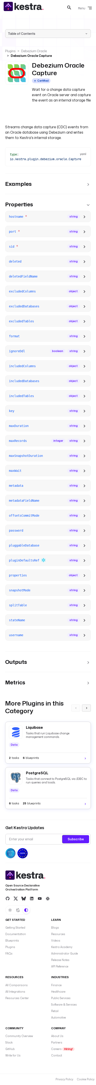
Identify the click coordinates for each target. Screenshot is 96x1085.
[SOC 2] (10, 853)
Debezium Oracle (34, 51)
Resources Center (17, 998)
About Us (57, 1036)
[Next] (86, 708)
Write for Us (13, 1055)
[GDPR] (22, 853)
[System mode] (26, 910)
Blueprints (12, 940)
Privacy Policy (64, 1079)
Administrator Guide (64, 953)
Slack (9, 1042)
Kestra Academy (61, 947)
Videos (55, 940)
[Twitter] (15, 898)
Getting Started (15, 928)
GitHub (10, 1049)
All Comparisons (16, 985)
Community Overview (19, 1036)
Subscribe (76, 839)
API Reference (59, 966)
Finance (56, 985)
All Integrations (15, 992)
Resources (58, 934)
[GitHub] (7, 898)
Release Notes (60, 960)
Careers (62, 1049)
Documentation (15, 934)
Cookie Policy (85, 1079)
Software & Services (64, 1004)
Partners (56, 1042)
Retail (54, 1011)
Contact (56, 1055)
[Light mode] (10, 910)
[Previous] (75, 708)
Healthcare (58, 992)
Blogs (55, 928)
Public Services (61, 998)
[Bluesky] (23, 898)
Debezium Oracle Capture (31, 56)
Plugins (10, 51)
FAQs (9, 953)
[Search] (69, 8)
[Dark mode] (18, 910)
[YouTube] (40, 898)
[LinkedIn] (31, 898)
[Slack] (48, 898)
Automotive (58, 1017)
